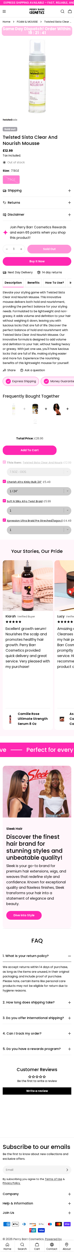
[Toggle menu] (4, 11)
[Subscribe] (67, 1170)
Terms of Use (53, 1179)
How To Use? (54, 283)
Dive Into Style (23, 915)
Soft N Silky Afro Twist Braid (25, 501)
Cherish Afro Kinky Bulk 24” (24, 482)
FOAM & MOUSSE (27, 22)
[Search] (62, 11)
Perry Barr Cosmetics (28, 1239)
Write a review (37, 1091)
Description (13, 283)
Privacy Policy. (11, 1183)
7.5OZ (13, 180)
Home (6, 22)
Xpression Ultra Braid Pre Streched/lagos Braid (37, 520)
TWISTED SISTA (9, 121)
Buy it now (37, 261)
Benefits (33, 283)
